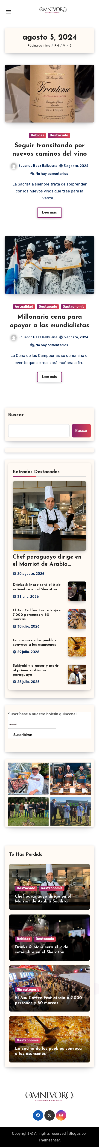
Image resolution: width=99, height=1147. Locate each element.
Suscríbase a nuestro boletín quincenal (42, 714)
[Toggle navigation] (8, 12)
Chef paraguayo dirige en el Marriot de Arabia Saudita (47, 564)
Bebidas (37, 135)
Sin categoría (28, 990)
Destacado (59, 135)
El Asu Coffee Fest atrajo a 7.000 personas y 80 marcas (37, 615)
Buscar (16, 415)
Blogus (75, 1133)
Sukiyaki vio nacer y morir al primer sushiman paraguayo (36, 670)
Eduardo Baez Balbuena (37, 166)
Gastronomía (73, 307)
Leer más (49, 212)
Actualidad (24, 307)
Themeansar (49, 1140)
